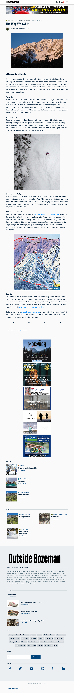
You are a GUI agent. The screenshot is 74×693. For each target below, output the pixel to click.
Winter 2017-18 (24, 28)
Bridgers (24, 330)
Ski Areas (26, 479)
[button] (13, 322)
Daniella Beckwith (26, 613)
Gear (17, 642)
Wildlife (23, 642)
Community (49, 638)
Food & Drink (45, 642)
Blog (55, 645)
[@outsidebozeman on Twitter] (20, 668)
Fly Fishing (25, 638)
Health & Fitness (33, 642)
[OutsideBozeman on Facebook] (10, 668)
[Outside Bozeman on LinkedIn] (63, 668)
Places (21, 479)
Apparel (32, 635)
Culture (22, 465)
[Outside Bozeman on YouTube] (31, 668)
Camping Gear (59, 638)
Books (46, 635)
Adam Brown (56, 519)
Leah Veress (22, 497)
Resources (55, 514)
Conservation (61, 635)
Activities (15, 20)
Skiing (20, 20)
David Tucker (15, 28)
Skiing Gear (48, 645)
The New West (20, 645)
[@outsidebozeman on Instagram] (42, 668)
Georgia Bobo (25, 604)
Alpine (26, 529)
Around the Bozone (22, 635)
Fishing (52, 635)
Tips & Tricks (31, 645)
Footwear (33, 638)
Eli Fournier (23, 535)
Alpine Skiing (26, 20)
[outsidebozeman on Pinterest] (53, 668)
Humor (12, 638)
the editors (22, 470)
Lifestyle (11, 635)
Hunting (41, 638)
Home (9, 20)
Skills (17, 638)
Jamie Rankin (22, 483)
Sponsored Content (64, 514)
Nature (39, 635)
